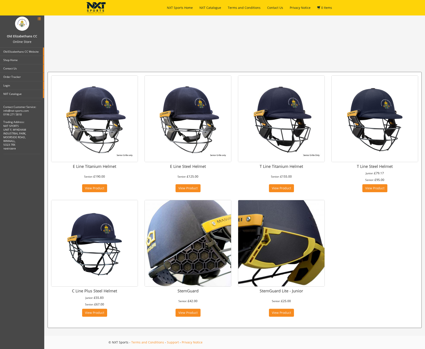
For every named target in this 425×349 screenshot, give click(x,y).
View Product (94, 188)
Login (6, 85)
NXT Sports (96, 7)
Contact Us (275, 8)
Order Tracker (12, 77)
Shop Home (10, 60)
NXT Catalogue (210, 8)
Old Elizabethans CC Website (21, 52)
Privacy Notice (300, 8)
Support (173, 342)
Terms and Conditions (244, 8)
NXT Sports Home (180, 8)
